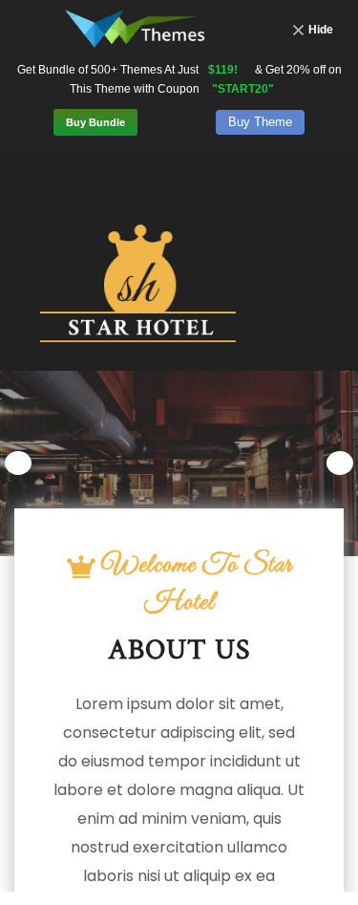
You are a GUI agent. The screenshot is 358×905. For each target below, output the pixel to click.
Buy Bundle (95, 122)
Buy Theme (260, 122)
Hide (320, 29)
